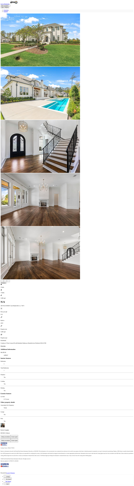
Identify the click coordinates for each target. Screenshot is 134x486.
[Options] (2, 281)
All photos (3, 283)
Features (6, 11)
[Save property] (5, 281)
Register (7, 7)
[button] (67, 40)
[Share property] (8, 281)
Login (2, 7)
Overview (6, 10)
